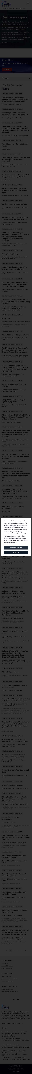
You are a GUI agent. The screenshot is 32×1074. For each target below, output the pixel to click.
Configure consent (16, 548)
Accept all (16, 552)
